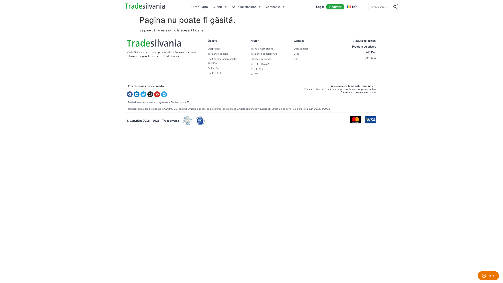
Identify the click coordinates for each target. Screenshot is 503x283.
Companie (273, 7)
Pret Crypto (199, 7)
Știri (296, 59)
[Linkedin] (137, 94)
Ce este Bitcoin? (260, 64)
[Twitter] (143, 94)
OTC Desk (369, 58)
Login (320, 7)
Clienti (217, 7)
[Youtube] (157, 94)
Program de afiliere (364, 47)
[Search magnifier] (395, 7)
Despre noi (214, 49)
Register (335, 7)
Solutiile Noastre (244, 7)
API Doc (371, 52)
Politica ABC (215, 73)
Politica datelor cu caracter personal (222, 61)
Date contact (301, 49)
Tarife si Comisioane (262, 49)
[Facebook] (130, 94)
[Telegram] (164, 94)
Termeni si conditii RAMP (264, 54)
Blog (296, 54)
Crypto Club (257, 69)
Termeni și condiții (218, 54)
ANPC (254, 74)
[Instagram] (150, 94)
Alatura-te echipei (364, 41)
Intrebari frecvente (261, 59)
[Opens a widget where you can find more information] (488, 276)
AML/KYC (213, 68)
